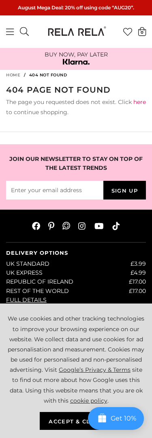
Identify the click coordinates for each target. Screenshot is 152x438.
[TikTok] (116, 226)
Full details (26, 300)
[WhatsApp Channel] (66, 226)
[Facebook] (36, 226)
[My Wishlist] (127, 31)
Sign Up (124, 190)
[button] (142, 31)
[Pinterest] (51, 226)
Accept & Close (76, 421)
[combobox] (25, 32)
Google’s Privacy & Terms (95, 369)
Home (13, 75)
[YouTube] (99, 226)
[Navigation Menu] (10, 31)
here (139, 102)
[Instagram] (82, 226)
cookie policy (88, 400)
